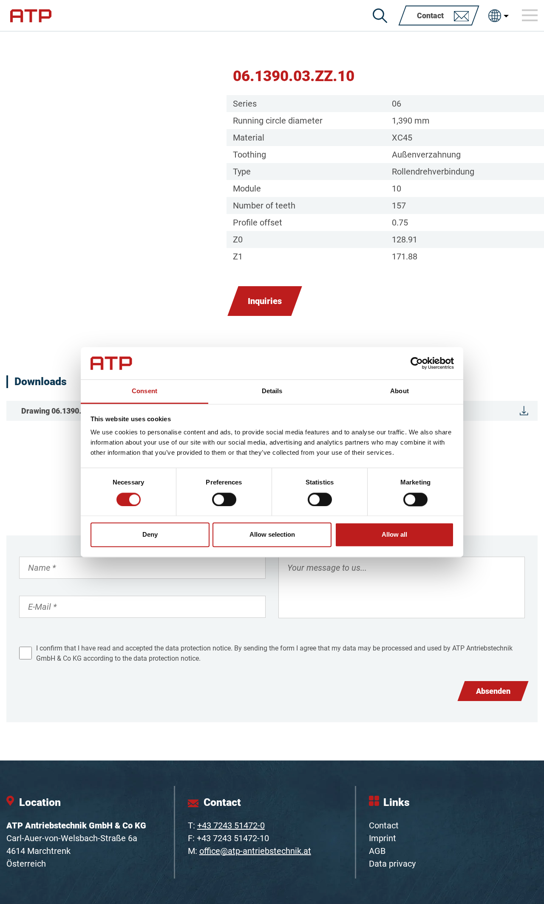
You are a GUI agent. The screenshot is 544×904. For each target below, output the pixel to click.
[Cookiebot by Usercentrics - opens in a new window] (417, 363)
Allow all (394, 534)
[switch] (224, 499)
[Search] (380, 15)
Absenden (493, 691)
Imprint (382, 838)
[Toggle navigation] (530, 15)
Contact (384, 825)
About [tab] (399, 391)
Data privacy (392, 864)
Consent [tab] (144, 391)
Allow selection (272, 534)
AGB (377, 851)
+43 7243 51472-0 (231, 825)
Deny (150, 534)
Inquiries (265, 301)
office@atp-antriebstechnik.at (255, 851)
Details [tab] (272, 391)
